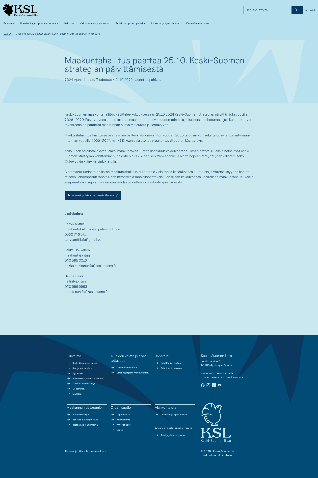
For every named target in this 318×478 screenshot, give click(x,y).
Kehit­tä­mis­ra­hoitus (171, 363)
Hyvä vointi (78, 373)
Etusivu (7, 33)
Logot (120, 429)
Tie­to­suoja (71, 451)
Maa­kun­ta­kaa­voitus (127, 367)
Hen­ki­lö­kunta (123, 419)
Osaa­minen (79, 388)
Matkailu (77, 393)
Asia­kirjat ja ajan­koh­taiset (174, 414)
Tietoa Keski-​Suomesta (85, 424)
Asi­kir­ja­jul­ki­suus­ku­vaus (173, 435)
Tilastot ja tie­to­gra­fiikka (85, 419)
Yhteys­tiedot (124, 424)
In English (310, 10)
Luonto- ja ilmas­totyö (84, 383)
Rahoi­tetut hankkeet (172, 368)
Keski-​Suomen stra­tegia (85, 363)
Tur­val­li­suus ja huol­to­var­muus (88, 378)
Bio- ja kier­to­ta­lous (82, 368)
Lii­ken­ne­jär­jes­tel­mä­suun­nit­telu (133, 372)
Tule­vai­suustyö (81, 414)
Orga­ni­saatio (123, 414)
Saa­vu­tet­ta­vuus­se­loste (92, 451)
